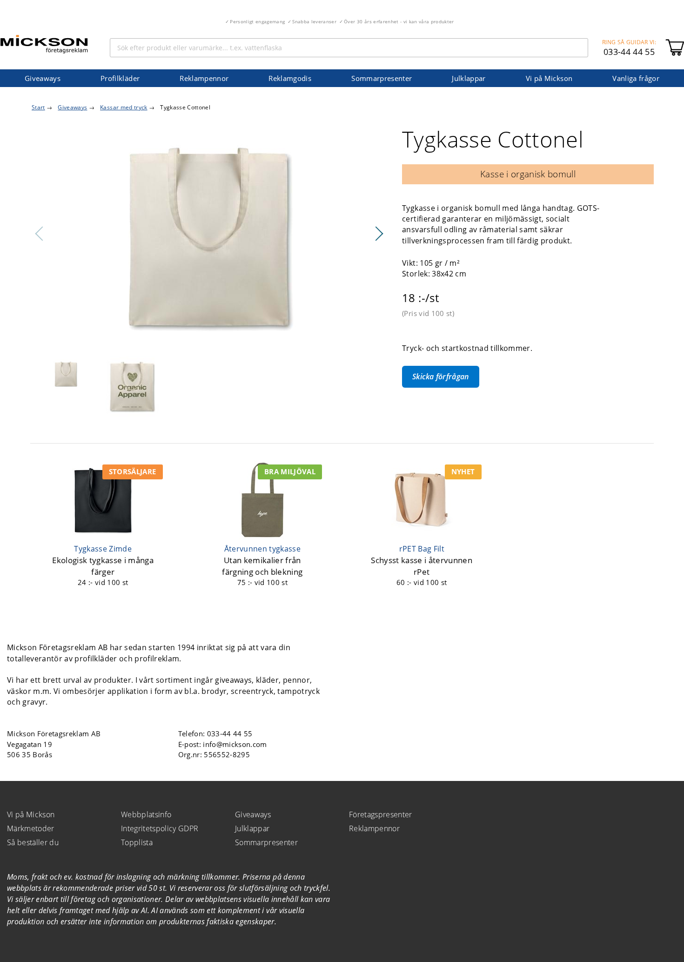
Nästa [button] (378, 233)
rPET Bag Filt (421, 549)
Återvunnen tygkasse (262, 549)
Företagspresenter (380, 814)
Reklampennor (204, 78)
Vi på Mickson (549, 78)
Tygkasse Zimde (103, 549)
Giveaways (42, 78)
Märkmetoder (30, 828)
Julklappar (468, 78)
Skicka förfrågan (440, 376)
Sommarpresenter (381, 78)
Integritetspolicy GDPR (159, 828)
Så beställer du (33, 842)
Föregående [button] (39, 233)
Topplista (137, 842)
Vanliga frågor (635, 78)
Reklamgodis (289, 78)
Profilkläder (120, 78)
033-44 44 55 (629, 51)
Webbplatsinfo (146, 814)
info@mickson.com (235, 744)
